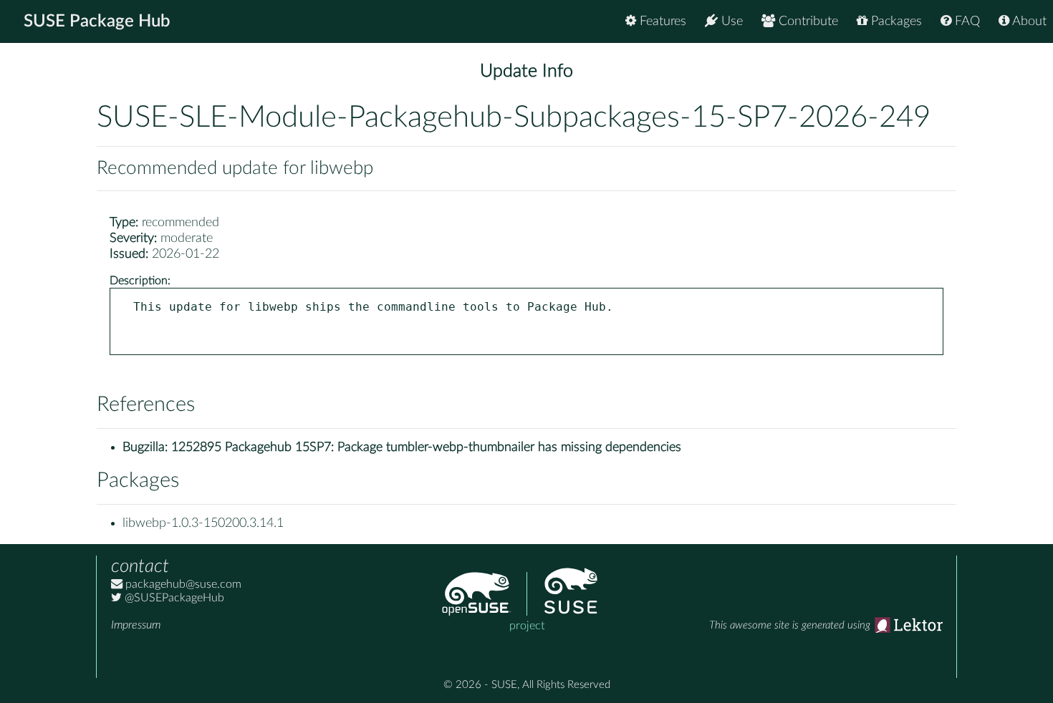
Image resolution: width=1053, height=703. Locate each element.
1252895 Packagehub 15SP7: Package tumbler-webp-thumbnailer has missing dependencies (426, 447)
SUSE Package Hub (97, 21)
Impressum (135, 625)
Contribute (806, 21)
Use (730, 21)
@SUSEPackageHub (173, 597)
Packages (894, 21)
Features (661, 21)
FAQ (965, 21)
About (1028, 21)
